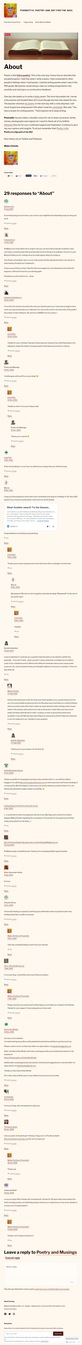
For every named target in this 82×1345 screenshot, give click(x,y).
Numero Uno (9, 207)
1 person (17, 350)
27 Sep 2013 (12, 694)
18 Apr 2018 (12, 1163)
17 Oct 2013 (8, 773)
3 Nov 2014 (12, 938)
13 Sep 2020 (9, 1193)
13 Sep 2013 (9, 651)
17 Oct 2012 (8, 242)
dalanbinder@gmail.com (61, 1046)
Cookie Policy (44, 1341)
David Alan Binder (11, 1029)
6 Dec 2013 (8, 808)
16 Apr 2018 (9, 1129)
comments (57, 107)
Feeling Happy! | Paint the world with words (21, 806)
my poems (29, 103)
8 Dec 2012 (8, 490)
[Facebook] (5, 1314)
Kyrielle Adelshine (18, 740)
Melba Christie (13, 691)
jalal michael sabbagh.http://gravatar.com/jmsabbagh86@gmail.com (31, 842)
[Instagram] (14, 1314)
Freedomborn (9, 240)
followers (8, 125)
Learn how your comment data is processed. (52, 1289)
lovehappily (8, 1097)
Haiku (37, 96)
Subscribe (58, 1334)
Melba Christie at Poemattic (18, 936)
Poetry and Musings (57, 1252)
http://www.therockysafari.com (16, 1139)
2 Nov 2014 (8, 905)
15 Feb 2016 (9, 1099)
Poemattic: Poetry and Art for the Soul (46, 10)
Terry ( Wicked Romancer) (14, 966)
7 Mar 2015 (8, 969)
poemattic (11, 334)
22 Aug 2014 (9, 845)
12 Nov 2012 (9, 370)
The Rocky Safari (10, 1127)
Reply (6, 228)
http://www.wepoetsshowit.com (32, 783)
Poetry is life (62, 128)
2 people (14, 223)
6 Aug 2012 (8, 209)
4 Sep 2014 (8, 875)
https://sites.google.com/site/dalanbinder (20, 1058)
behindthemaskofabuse (13, 770)
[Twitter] (9, 1314)
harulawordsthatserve (13, 297)
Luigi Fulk (8, 458)
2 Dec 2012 (8, 460)
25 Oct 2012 (9, 300)
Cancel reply (12, 1257)
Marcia (7, 488)
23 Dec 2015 (9, 1032)
